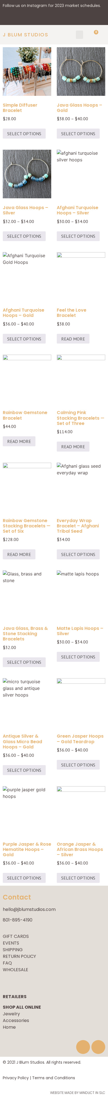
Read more (73, 339)
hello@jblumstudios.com (29, 909)
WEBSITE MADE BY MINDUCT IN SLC (77, 1092)
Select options (24, 133)
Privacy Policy (16, 1078)
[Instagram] (98, 1047)
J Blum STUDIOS (25, 34)
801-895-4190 (17, 920)
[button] (79, 35)
